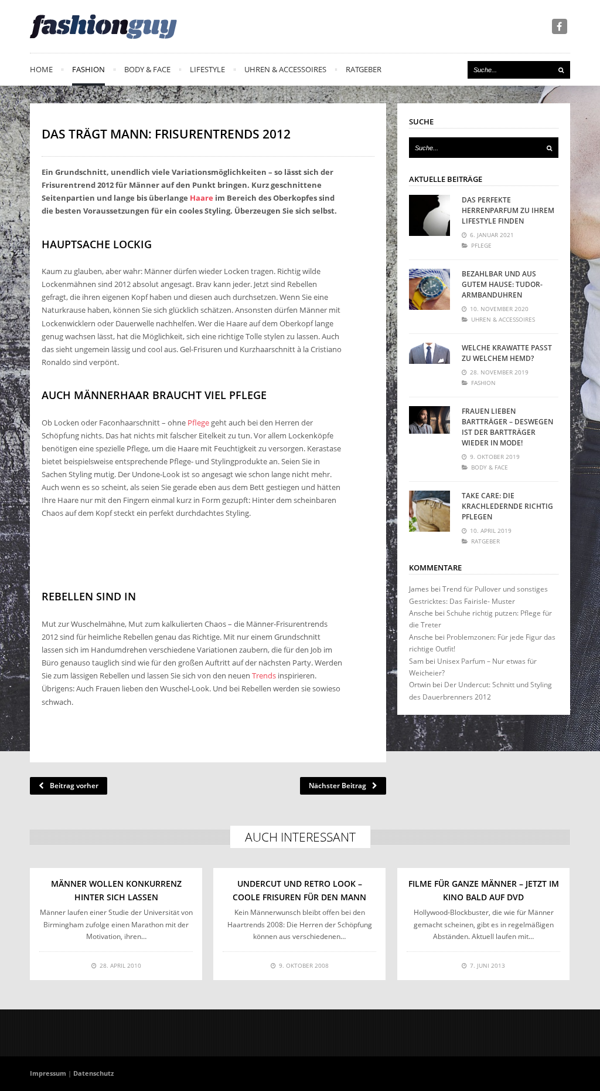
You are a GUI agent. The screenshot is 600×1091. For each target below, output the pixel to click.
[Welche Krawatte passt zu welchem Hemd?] (429, 363)
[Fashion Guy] (103, 26)
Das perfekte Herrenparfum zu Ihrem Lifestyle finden (508, 210)
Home (41, 69)
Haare (201, 197)
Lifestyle (207, 69)
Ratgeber (363, 69)
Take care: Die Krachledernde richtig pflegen (507, 506)
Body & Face (147, 69)
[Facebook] (559, 26)
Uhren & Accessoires (285, 69)
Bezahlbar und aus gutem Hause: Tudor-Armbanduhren (502, 284)
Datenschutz (93, 1073)
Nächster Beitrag (337, 786)
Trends (264, 675)
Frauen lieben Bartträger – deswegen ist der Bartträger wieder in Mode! (507, 427)
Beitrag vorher (74, 786)
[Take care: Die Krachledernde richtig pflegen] (429, 511)
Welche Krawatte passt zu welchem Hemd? (507, 353)
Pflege (198, 422)
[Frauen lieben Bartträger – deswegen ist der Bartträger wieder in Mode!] (429, 426)
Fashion (88, 69)
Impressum (48, 1073)
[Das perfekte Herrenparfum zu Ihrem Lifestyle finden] (429, 215)
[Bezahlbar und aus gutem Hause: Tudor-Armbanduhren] (429, 289)
